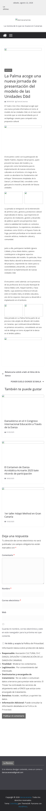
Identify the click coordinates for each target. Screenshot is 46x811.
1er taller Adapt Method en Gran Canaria (22, 515)
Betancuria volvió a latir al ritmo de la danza (22, 374)
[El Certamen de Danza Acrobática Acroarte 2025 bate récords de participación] (23, 442)
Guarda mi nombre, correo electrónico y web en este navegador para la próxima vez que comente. (22, 632)
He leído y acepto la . (24, 643)
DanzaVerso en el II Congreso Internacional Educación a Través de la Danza (23, 424)
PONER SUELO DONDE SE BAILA (26, 381)
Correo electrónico (11, 600)
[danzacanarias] (5, 35)
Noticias (8, 70)
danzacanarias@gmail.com (12, 772)
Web (4, 612)
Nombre (6, 588)
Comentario (8, 555)
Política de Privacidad (33, 643)
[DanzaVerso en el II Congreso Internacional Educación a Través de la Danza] (23, 396)
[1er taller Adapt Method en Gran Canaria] (23, 489)
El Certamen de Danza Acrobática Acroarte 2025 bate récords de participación (21, 470)
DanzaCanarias (22, 102)
